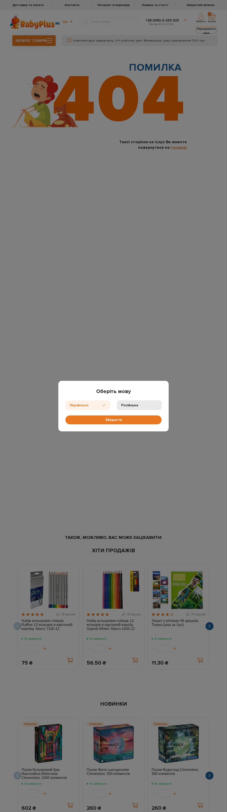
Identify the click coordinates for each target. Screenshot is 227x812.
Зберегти (113, 420)
